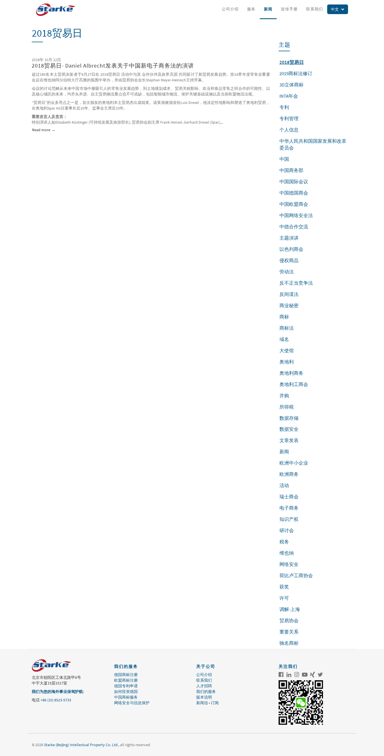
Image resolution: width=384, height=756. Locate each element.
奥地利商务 (291, 373)
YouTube (305, 674)
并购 (284, 396)
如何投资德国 (126, 691)
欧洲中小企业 (293, 463)
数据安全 (289, 429)
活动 (284, 485)
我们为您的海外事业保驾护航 (57, 691)
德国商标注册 (126, 674)
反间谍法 (289, 294)
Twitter (320, 674)
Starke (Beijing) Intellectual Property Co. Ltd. (81, 744)
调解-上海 (289, 609)
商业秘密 (289, 305)
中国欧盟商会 (293, 204)
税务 (284, 542)
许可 (284, 598)
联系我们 (314, 9)
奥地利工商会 (293, 384)
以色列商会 (291, 249)
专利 (284, 107)
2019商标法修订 (295, 73)
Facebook (281, 674)
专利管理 (289, 118)
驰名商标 (289, 643)
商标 (284, 317)
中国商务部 (291, 170)
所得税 (286, 407)
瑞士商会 (289, 497)
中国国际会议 (293, 182)
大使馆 (286, 350)
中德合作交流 (293, 227)
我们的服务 (206, 691)
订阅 (215, 702)
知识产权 (289, 519)
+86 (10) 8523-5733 (55, 700)
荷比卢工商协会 (296, 575)
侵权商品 (289, 260)
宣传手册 (289, 9)
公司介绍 (230, 9)
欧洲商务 (289, 474)
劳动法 (286, 272)
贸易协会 (289, 620)
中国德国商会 (293, 193)
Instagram (297, 674)
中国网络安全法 (296, 215)
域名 (284, 339)
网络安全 (289, 564)
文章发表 (289, 440)
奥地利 (286, 362)
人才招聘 (204, 685)
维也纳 (286, 553)
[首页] (58, 9)
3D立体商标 (291, 85)
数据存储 (289, 418)
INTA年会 (288, 96)
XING (313, 674)
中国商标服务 (126, 697)
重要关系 (289, 632)
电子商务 (289, 508)
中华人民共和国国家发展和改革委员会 (312, 144)
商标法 (286, 328)
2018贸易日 (291, 62)
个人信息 (289, 130)
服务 (251, 9)
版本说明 (204, 697)
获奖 (284, 587)
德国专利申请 (126, 685)
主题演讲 (289, 238)
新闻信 (202, 702)
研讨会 (286, 530)
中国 (284, 159)
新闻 (268, 9)
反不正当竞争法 (296, 283)
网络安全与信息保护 (132, 702)
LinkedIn (289, 674)
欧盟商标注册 (126, 680)
